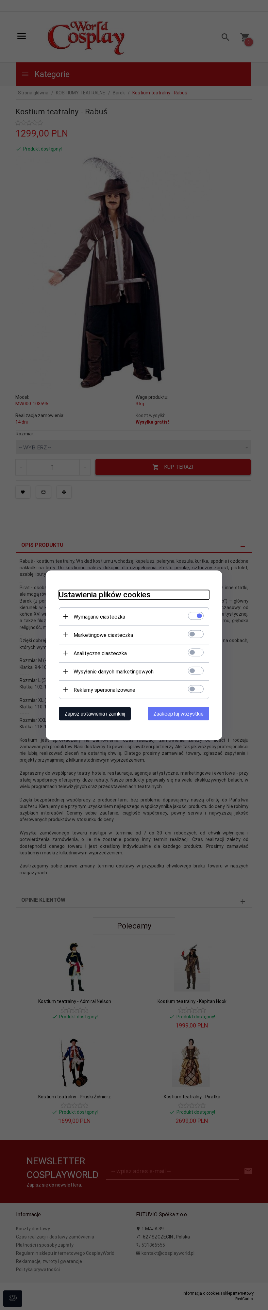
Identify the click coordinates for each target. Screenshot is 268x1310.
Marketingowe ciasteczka (103, 635)
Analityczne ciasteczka (100, 653)
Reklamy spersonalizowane (104, 690)
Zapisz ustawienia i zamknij (94, 713)
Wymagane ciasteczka (99, 616)
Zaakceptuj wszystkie (178, 713)
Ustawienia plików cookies (105, 594)
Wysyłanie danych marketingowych (114, 671)
